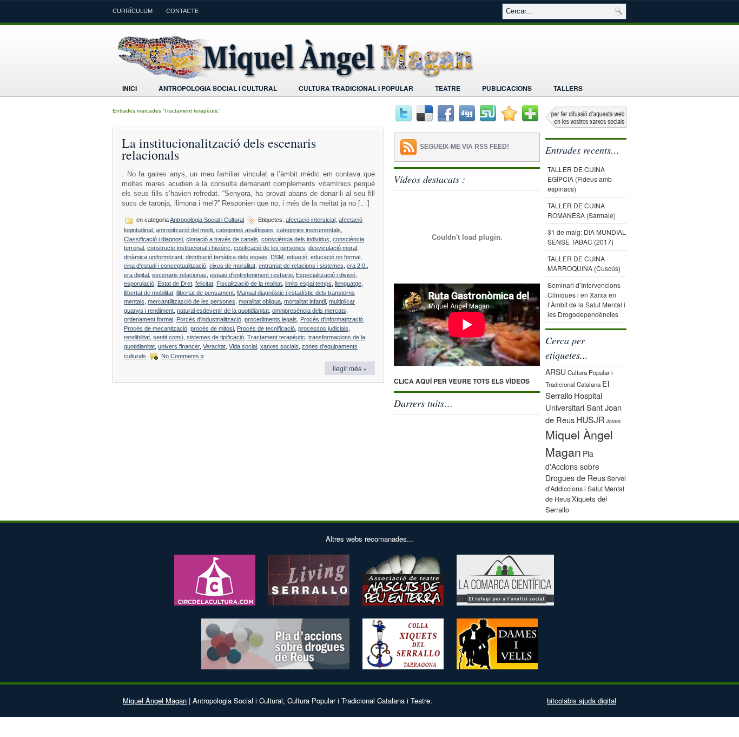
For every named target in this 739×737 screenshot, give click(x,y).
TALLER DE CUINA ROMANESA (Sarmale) (581, 210)
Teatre (447, 88)
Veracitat (214, 346)
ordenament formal (148, 319)
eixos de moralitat (232, 265)
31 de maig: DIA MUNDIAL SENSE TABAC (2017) (586, 236)
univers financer (179, 346)
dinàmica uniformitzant (153, 257)
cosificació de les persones (269, 248)
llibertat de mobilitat (148, 292)
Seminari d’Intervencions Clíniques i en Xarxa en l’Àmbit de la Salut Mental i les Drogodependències (586, 299)
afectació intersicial (310, 219)
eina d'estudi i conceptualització (165, 265)
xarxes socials (279, 346)
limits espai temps (308, 283)
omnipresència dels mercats (309, 310)
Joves (613, 421)
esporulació (139, 283)
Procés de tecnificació (266, 328)
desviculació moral (332, 248)
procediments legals (271, 319)
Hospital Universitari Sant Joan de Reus (583, 407)
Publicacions (507, 88)
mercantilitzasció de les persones (191, 301)
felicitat (204, 283)
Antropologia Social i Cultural (218, 88)
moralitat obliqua (260, 301)
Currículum (133, 11)
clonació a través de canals (222, 239)
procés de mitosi (212, 328)
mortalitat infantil (305, 301)
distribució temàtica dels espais (226, 257)
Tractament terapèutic (276, 337)
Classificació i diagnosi (153, 239)
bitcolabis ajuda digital (581, 700)
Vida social (243, 346)
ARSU (555, 371)
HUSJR (590, 419)
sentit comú (168, 337)
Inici (129, 88)
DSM (276, 257)
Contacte (182, 11)
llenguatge (348, 283)
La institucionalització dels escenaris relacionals (219, 148)
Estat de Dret (174, 283)
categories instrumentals (308, 230)
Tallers (568, 88)
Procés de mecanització (155, 328)
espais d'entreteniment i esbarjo (251, 275)
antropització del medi (184, 230)
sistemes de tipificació (215, 337)
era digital (136, 275)
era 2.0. (357, 265)
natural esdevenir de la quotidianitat (223, 310)
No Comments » (182, 356)
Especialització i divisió (325, 275)
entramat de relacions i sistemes (301, 265)
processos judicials (323, 328)
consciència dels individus (295, 239)
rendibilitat (137, 337)
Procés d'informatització (331, 319)
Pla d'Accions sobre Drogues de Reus (575, 465)
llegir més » (350, 368)
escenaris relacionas (179, 275)
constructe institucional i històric (188, 248)
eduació (297, 257)
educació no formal (335, 257)
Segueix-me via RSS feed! (464, 146)
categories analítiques (244, 230)
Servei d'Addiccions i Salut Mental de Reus (585, 488)
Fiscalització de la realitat (249, 283)
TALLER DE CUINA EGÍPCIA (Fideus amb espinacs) (579, 178)
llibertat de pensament (205, 292)
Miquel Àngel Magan (155, 700)
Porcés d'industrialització (208, 319)
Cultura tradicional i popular (356, 88)
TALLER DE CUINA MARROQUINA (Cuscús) (584, 263)
